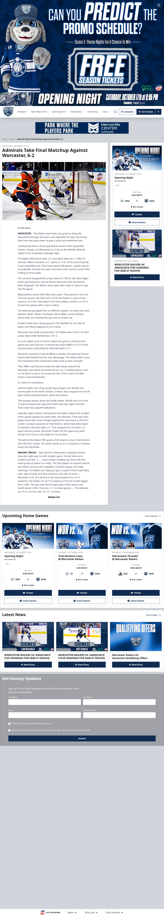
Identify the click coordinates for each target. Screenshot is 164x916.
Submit (82, 738)
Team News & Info (39, 111)
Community (92, 111)
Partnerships (76, 111)
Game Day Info (58, 111)
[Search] (115, 112)
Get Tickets (147, 111)
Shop (105, 111)
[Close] (159, 5)
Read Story (138, 277)
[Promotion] (82, 99)
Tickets (138, 214)
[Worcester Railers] (8, 112)
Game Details (138, 222)
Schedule (21, 111)
